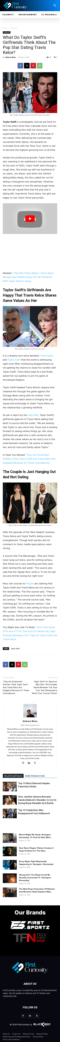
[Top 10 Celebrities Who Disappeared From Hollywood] (10, 813)
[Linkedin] (30, 763)
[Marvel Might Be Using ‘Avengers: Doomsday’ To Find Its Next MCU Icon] (10, 838)
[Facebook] (20, 65)
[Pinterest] (33, 65)
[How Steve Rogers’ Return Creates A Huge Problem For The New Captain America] (10, 851)
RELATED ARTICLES (13, 776)
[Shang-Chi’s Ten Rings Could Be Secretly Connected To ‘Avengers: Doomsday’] (10, 878)
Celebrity (13, 28)
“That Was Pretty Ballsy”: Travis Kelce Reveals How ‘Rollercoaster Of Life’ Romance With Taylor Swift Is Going (28, 277)
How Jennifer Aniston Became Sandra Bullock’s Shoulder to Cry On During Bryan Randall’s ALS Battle (37, 800)
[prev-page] (6, 788)
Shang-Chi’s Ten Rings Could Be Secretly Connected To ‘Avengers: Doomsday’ (35, 877)
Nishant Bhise (10, 57)
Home (5, 28)
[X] (27, 65)
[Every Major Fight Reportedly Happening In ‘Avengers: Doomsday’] (10, 865)
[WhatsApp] (39, 65)
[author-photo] (30, 717)
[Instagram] (24, 763)
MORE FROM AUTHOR (35, 776)
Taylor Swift (14, 359)
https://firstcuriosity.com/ (30, 725)
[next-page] (10, 788)
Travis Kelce (46, 355)
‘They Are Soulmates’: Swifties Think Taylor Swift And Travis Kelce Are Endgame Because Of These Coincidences (29, 458)
